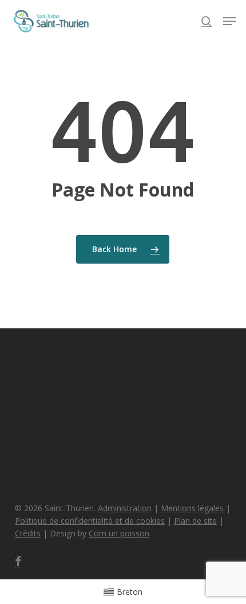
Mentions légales (192, 508)
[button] (229, 21)
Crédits (28, 533)
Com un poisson (119, 533)
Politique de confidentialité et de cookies (90, 520)
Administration (125, 508)
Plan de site (195, 520)
